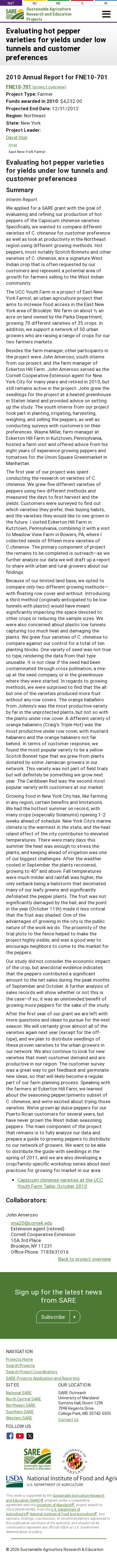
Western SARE (19, 1418)
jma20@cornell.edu (31, 1223)
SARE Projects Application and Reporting (43, 1378)
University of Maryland (53, 1504)
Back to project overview (84, 1259)
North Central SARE (23, 1399)
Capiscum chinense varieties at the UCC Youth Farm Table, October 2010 (60, 1183)
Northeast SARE (20, 1405)
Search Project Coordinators (31, 1371)
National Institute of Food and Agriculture (62, 1514)
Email (13, 145)
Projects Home (19, 1359)
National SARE (19, 1392)
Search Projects (20, 1365)
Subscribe (53, 1316)
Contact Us (68, 1419)
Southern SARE (20, 1411)
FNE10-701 (36, 86)
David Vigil (16, 137)
